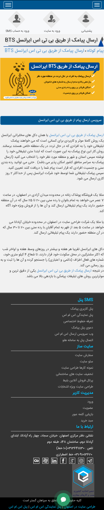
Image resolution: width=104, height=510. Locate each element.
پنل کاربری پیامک (82, 309)
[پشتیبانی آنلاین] (63, 499)
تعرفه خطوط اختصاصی (78, 321)
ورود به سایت (52, 31)
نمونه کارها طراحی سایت (77, 368)
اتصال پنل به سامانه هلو (77, 340)
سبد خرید (87, 420)
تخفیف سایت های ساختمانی (74, 374)
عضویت (88, 408)
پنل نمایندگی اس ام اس (77, 315)
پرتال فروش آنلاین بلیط (78, 380)
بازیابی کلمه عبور (82, 414)
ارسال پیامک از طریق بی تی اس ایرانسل (76, 135)
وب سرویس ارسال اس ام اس (74, 334)
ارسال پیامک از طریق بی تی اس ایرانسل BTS (44, 50)
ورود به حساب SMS (17, 31)
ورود (90, 401)
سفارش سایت (84, 355)
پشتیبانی (86, 31)
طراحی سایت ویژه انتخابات (75, 386)
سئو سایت (86, 361)
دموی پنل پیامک (82, 327)
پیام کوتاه (95, 50)
